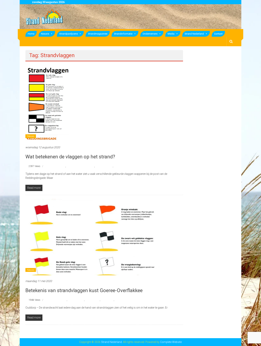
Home (31, 33)
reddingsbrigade (57, 166)
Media (171, 33)
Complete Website (171, 342)
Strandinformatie (123, 33)
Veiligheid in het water (125, 300)
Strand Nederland (194, 33)
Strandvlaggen (121, 166)
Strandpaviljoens (68, 33)
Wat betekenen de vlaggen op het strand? (70, 157)
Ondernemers (150, 33)
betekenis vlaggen (58, 300)
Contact (218, 33)
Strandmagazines (97, 33)
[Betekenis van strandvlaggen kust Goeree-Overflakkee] (93, 236)
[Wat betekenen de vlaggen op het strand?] (49, 103)
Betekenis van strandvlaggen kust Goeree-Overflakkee (84, 290)
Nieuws (45, 33)
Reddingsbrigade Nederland (80, 166)
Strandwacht (107, 300)
